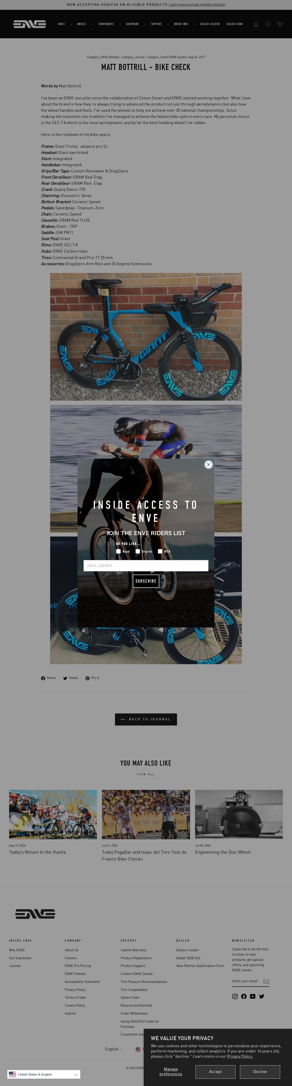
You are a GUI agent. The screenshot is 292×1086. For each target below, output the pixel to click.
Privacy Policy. (240, 1057)
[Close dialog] (209, 465)
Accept (215, 1072)
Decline (260, 1072)
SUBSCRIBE (146, 581)
